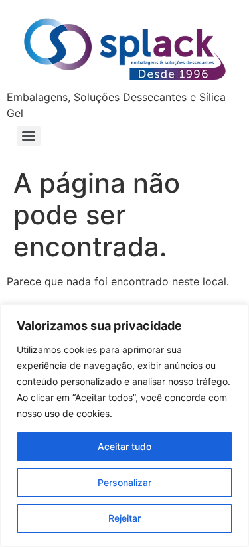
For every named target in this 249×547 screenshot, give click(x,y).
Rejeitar (124, 518)
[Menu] (29, 136)
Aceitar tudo (124, 446)
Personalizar (124, 482)
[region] (124, 425)
